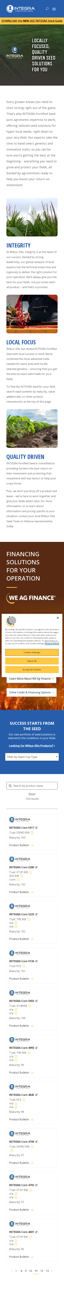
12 (41, 1271)
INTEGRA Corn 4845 (21, 1095)
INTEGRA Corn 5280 (21, 867)
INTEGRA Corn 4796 (21, 1141)
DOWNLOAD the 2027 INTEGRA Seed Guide (32, 21)
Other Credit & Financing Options (30, 692)
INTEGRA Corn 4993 (21, 1048)
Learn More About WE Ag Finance (30, 678)
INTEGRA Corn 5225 (21, 914)
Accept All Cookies (32, 669)
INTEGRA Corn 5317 (21, 827)
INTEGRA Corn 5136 (21, 961)
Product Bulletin (19, 845)
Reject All (32, 661)
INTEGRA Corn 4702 (21, 1185)
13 (47, 1271)
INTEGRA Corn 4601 (21, 1232)
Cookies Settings (32, 652)
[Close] (57, 617)
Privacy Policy (52, 643)
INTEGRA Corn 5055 (21, 1001)
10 (30, 1271)
